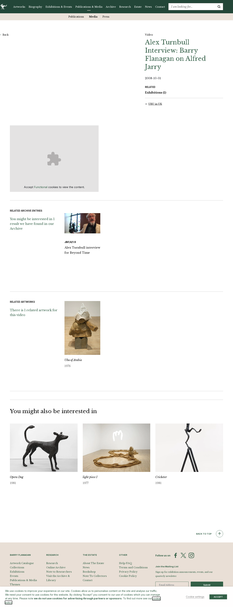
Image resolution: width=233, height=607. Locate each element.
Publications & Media (88, 6)
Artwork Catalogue (22, 563)
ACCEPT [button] (218, 596)
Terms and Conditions (133, 567)
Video (149, 34)
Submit (206, 585)
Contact (160, 6)
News (148, 6)
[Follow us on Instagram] (191, 555)
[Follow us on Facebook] (175, 555)
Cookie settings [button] (195, 596)
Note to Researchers (59, 571)
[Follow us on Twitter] (183, 555)
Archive (111, 6)
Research (125, 6)
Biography (35, 6)
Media (93, 16)
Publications (76, 16)
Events (14, 576)
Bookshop (89, 571)
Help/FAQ (125, 563)
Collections (17, 567)
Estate (138, 6)
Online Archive (55, 567)
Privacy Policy (128, 571)
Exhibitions (155, 92)
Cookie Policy (128, 576)
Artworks (19, 6)
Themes (15, 584)
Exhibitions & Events (59, 6)
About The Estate (93, 563)
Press (106, 16)
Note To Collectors (95, 576)
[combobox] (192, 6)
